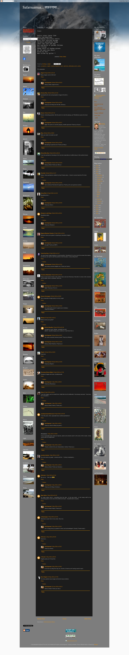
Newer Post (41, 619)
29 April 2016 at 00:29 (57, 162)
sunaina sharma (45, 455)
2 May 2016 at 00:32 (57, 464)
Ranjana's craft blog (46, 213)
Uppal (42, 72)
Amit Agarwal (48, 82)
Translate (28, 42)
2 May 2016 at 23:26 (57, 506)
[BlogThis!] (56, 64)
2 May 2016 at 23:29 (57, 526)
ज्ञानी (98, 196)
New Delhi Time (101, 152)
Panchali (43, 173)
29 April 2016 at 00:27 (57, 122)
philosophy (71, 66)
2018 (97, 169)
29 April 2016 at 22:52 (57, 264)
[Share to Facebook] (58, 64)
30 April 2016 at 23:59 (57, 341)
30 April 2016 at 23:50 (57, 285)
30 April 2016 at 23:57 (57, 335)
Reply (42, 77)
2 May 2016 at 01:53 (52, 495)
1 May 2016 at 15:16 (51, 475)
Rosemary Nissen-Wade (47, 372)
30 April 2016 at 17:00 (58, 372)
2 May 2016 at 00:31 (57, 444)
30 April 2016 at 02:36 (58, 327)
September (100, 181)
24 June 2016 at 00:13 (57, 586)
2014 (97, 207)
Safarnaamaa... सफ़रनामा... (41, 7)
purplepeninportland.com (47, 413)
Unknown (43, 475)
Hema (42, 392)
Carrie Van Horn (45, 253)
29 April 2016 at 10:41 (59, 233)
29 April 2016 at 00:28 (57, 142)
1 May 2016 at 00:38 (52, 433)
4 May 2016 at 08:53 (51, 556)
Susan (42, 113)
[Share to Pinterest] (60, 64)
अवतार (98, 194)
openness (66, 66)
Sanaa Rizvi (44, 193)
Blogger (96, 644)
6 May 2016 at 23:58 (57, 566)
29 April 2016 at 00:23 (57, 82)
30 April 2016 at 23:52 (57, 305)
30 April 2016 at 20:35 (59, 413)
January (99, 203)
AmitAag (103, 123)
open (62, 66)
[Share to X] (57, 64)
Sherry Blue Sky (45, 153)
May (98, 189)
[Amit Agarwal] (24, 59)
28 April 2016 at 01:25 (49, 72)
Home (64, 619)
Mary (42, 133)
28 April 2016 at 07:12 (50, 113)
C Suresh (43, 556)
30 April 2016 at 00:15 (50, 317)
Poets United (63, 56)
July (98, 185)
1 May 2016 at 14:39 (54, 455)
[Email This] (54, 64)
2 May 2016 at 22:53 (53, 516)
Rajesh (42, 352)
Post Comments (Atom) (49, 622)
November (99, 177)
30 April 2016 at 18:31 (49, 392)
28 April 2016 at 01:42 (53, 92)
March (98, 199)
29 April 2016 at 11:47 (54, 253)
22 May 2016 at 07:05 (53, 576)
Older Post (87, 619)
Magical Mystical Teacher (47, 233)
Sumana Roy (44, 92)
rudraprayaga (44, 516)
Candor (98, 192)
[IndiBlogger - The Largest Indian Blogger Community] (99, 51)
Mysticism (57, 66)
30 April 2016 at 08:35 (50, 352)
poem (75, 66)
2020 (97, 165)
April (98, 191)
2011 (97, 213)
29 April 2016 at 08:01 (57, 213)
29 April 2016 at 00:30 (57, 182)
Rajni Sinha (44, 495)
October (99, 179)
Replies (44, 80)
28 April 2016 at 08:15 (54, 153)
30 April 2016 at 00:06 (56, 296)
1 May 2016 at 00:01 (57, 423)
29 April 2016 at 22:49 (57, 222)
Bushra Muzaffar (49, 327)
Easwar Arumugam (45, 296)
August (99, 183)
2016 (97, 173)
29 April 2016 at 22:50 (57, 242)
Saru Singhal (44, 576)
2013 (97, 209)
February (99, 201)
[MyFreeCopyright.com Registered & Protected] (100, 98)
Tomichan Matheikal (46, 274)
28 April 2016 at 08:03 (49, 133)
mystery (53, 66)
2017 (97, 171)
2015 (97, 205)
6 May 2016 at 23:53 (57, 546)
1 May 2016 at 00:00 (57, 381)
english (48, 66)
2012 (97, 211)
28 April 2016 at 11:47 (51, 173)
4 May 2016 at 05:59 (51, 536)
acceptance (44, 66)
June (98, 187)
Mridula (43, 317)
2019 (97, 167)
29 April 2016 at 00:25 (57, 102)
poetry (79, 66)
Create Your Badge (26, 61)
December (99, 175)
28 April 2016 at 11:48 (52, 193)
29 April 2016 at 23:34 (57, 274)
